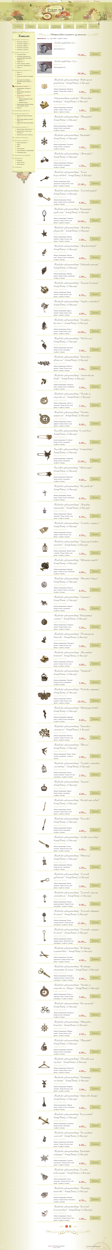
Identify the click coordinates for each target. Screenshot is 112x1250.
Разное (20, 67)
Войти (87, 1)
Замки (19, 74)
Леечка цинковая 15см (65, 61)
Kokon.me (50, 1246)
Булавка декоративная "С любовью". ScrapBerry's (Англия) (73, 432)
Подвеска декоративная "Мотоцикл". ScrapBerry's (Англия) (73, 155)
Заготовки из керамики (23, 47)
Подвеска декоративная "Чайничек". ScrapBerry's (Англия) (73, 672)
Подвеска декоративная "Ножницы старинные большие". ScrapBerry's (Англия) (76, 968)
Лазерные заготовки (22, 52)
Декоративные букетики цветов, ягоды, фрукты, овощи (25, 105)
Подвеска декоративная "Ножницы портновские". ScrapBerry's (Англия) (73, 949)
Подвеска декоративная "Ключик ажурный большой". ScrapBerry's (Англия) (76, 912)
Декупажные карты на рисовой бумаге (25, 120)
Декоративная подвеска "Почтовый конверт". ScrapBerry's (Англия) (73, 100)
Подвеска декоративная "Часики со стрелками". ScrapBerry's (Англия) (72, 395)
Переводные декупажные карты (25, 123)
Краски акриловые (22, 142)
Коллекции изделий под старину (25, 77)
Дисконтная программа (56, 26)
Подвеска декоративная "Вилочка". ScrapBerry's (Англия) (72, 820)
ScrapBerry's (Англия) (62, 38)
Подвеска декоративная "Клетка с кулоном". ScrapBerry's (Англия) (72, 321)
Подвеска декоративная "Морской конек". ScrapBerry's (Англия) (75, 247)
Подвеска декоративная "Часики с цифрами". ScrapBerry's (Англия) (72, 414)
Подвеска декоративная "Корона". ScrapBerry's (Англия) (72, 783)
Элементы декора (21, 54)
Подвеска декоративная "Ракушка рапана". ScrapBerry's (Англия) (77, 266)
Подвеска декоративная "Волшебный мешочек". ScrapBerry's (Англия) (73, 1134)
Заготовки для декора (22, 39)
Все (48, 38)
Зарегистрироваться (78, 1)
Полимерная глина (21, 152)
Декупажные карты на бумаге (24, 116)
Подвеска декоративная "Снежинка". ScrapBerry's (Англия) (73, 137)
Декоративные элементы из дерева (24, 92)
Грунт (18, 144)
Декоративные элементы (23, 86)
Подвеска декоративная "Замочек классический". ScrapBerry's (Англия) (73, 1208)
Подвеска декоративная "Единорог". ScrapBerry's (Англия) (72, 598)
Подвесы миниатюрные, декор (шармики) (25, 99)
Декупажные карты (22, 113)
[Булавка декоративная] (44, 429)
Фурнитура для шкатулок (23, 70)
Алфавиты (21, 61)
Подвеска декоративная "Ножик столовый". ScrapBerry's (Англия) (77, 802)
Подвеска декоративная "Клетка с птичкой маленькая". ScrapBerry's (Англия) (77, 765)
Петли (19, 72)
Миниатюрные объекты (22, 110)
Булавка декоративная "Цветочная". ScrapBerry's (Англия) (73, 469)
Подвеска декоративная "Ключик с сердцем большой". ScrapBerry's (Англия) (76, 931)
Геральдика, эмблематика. (25, 65)
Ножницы (19, 160)
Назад (61, 1226)
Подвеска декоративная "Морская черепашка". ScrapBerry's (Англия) (72, 506)
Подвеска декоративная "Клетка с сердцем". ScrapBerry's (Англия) (77, 525)
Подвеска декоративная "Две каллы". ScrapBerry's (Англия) (73, 340)
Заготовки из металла (22, 49)
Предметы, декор (23, 102)
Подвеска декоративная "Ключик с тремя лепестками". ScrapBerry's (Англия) (76, 894)
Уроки (81, 26)
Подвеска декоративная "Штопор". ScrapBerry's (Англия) (72, 857)
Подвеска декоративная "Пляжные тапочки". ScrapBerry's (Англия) (72, 1190)
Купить (95, 54)
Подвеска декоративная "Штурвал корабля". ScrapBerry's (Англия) (72, 1023)
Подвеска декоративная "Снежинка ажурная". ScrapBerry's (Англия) (72, 1153)
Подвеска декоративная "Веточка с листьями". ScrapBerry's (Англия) (72, 728)
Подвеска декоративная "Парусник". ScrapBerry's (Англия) (73, 1042)
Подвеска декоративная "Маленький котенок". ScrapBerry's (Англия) (73, 654)
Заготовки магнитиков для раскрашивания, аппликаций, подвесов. (24, 58)
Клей (18, 146)
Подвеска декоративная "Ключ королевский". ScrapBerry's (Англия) (73, 174)
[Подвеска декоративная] (44, 78)
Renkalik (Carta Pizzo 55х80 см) (25, 135)
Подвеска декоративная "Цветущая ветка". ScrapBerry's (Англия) (77, 709)
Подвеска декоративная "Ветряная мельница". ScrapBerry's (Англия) (72, 1079)
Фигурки (19, 108)
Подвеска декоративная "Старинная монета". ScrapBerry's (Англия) (73, 617)
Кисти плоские (21, 162)
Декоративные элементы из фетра (24, 89)
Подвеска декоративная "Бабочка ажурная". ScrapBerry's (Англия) (77, 691)
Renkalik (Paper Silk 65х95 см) (25, 129)
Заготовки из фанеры (23, 43)
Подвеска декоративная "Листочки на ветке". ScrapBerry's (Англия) (74, 377)
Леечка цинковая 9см (64, 42)
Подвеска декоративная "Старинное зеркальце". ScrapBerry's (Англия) (73, 210)
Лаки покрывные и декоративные (25, 150)
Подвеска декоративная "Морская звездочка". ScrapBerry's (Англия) (72, 229)
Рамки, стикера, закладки (23, 63)
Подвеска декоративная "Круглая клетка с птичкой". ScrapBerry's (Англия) (76, 543)
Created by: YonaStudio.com (93, 1246)
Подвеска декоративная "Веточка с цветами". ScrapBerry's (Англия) (72, 358)
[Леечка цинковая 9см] (44, 41)
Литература (18, 167)
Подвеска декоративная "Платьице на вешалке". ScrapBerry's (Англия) (74, 635)
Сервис (68, 26)
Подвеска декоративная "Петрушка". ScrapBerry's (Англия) (73, 118)
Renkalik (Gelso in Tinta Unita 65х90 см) (24, 131)
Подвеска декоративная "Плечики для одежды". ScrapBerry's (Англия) (74, 1060)
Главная (18, 26)
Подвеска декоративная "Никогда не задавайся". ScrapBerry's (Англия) (73, 81)
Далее (75, 1226)
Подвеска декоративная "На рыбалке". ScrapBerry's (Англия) (74, 488)
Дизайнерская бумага (21, 127)
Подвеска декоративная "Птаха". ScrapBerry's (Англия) (72, 746)
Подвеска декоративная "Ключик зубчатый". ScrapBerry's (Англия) (71, 876)
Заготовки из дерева (23, 42)
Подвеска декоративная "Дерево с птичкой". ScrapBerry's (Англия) (77, 303)
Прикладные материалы (22, 140)
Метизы (19, 83)
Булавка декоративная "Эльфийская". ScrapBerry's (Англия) (74, 451)
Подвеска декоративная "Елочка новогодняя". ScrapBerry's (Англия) (72, 1171)
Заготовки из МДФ (23, 45)
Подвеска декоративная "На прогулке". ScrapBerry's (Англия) (74, 1005)
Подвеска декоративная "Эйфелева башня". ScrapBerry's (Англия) (76, 1097)
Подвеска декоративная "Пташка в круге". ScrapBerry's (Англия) (76, 580)
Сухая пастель (20, 148)
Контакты (94, 26)
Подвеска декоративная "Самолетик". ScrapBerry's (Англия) (74, 1116)
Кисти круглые (21, 164)
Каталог (43, 26)
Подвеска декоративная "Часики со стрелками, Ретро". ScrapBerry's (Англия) (76, 986)
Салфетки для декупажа (21, 137)
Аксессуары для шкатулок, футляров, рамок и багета (24, 80)
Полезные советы (30, 26)
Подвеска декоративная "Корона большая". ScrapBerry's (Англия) (76, 284)
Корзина (97, 1)
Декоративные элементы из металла (24, 96)
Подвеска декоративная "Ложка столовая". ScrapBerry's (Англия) (76, 839)
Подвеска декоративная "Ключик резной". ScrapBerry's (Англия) (76, 192)
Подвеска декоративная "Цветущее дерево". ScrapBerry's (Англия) (76, 561)
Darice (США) (53, 38)
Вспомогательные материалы (22, 155)
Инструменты (18, 158)
